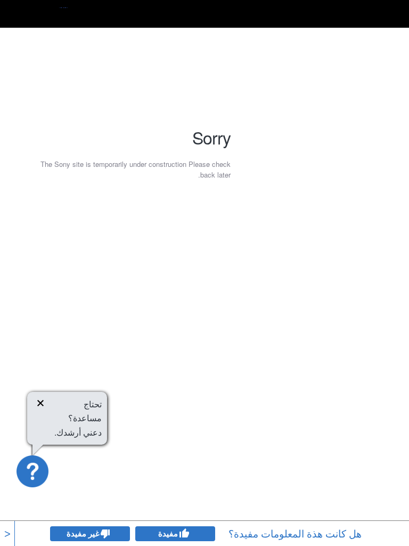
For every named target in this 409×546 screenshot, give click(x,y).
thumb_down (105, 534)
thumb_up (183, 534)
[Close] (40, 404)
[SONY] (49, 14)
